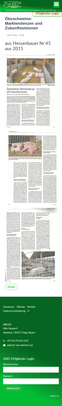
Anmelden (13, 389)
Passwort (7, 376)
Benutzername (10, 364)
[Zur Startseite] (12, 4)
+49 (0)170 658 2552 (17, 341)
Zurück (11, 287)
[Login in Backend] (29, 311)
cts (57, 396)
